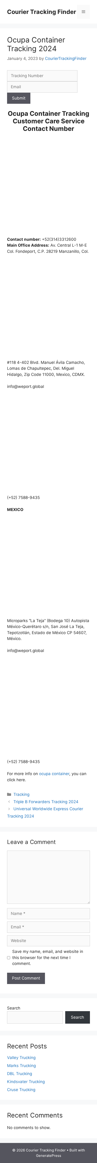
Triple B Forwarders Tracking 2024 (45, 801)
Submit (18, 98)
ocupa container (54, 773)
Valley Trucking (21, 1057)
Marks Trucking (21, 1065)
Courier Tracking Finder (41, 11)
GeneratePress (48, 1155)
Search (13, 1008)
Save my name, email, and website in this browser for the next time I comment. (47, 957)
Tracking (21, 794)
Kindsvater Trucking (26, 1081)
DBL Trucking (19, 1073)
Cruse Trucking (21, 1089)
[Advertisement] (48, 186)
